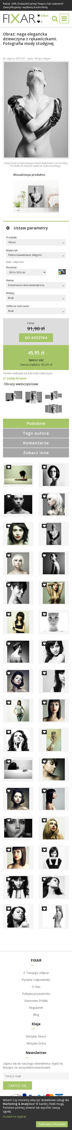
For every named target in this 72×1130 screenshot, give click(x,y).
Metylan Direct (36, 1036)
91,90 (33, 328)
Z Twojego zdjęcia (36, 973)
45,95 (34, 352)
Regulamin (36, 1008)
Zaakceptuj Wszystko (52, 1124)
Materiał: (12, 250)
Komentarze (36, 443)
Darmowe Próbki (36, 1001)
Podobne (36, 423)
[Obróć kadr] (62, 272)
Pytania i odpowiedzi (36, 980)
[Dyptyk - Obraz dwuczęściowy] (14, 400)
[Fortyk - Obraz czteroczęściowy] (53, 399)
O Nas (36, 987)
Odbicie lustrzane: (17, 306)
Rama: (10, 280)
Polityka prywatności (36, 994)
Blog (36, 1015)
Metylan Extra (36, 1043)
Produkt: (11, 237)
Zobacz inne (36, 452)
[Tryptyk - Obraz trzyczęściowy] (33, 402)
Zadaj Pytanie (16, 378)
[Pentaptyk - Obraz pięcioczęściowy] (53, 412)
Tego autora (36, 433)
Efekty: (10, 293)
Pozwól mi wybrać (14, 1116)
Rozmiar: (11, 267)
